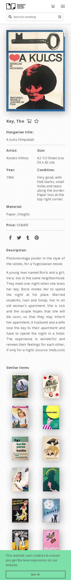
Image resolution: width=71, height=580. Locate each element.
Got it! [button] (35, 574)
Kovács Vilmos (17, 158)
